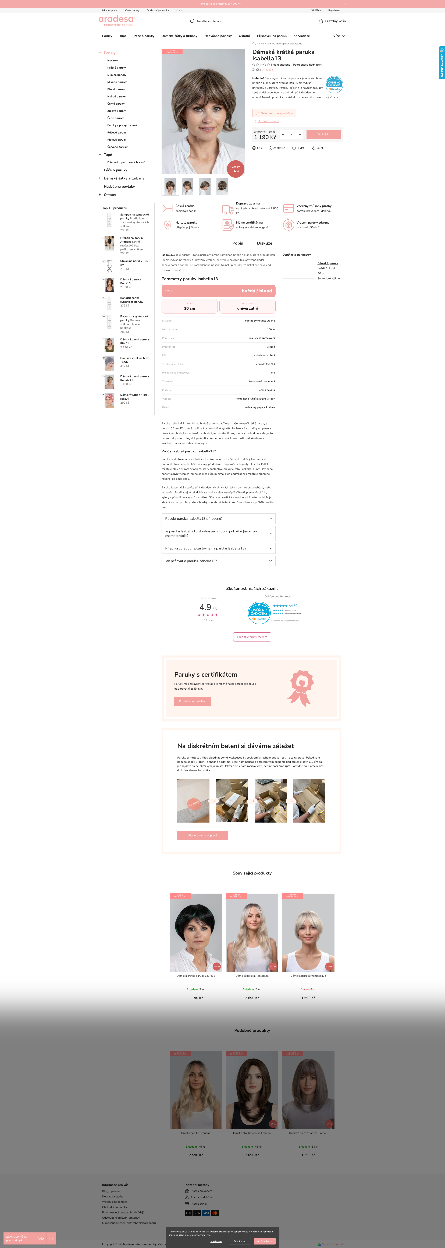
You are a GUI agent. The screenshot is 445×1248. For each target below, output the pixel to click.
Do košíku (324, 134)
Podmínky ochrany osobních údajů (123, 1212)
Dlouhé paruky (116, 75)
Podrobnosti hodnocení (307, 65)
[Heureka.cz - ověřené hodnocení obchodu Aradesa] (277, 613)
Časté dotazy (132, 10)
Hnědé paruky (116, 96)
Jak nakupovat (110, 10)
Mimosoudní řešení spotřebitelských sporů (129, 1223)
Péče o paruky (115, 170)
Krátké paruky (116, 68)
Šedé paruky (115, 118)
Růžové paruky (116, 133)
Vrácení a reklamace (114, 1202)
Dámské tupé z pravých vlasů (126, 162)
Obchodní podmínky (158, 10)
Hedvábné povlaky (119, 186)
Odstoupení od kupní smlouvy (121, 1218)
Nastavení (216, 1241)
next (340, 950)
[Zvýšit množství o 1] (300, 134)
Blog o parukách (112, 1191)
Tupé (108, 154)
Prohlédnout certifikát (193, 701)
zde (209, 1235)
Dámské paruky (328, 263)
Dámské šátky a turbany (124, 178)
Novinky (112, 60)
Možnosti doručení (268, 121)
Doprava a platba (112, 1196)
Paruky (110, 52)
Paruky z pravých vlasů (122, 125)
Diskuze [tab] (264, 243)
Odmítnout (240, 1241)
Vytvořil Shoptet (332, 1244)
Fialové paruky (116, 140)
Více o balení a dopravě (202, 835)
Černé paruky (115, 104)
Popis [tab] (237, 243)
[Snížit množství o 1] (282, 134)
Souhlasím (266, 1241)
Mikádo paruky (117, 82)
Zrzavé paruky (116, 111)
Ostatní (110, 194)
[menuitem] (107, 36)
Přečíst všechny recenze (252, 637)
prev (164, 950)
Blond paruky (116, 89)
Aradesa (267, 70)
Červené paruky (117, 147)
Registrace (334, 10)
